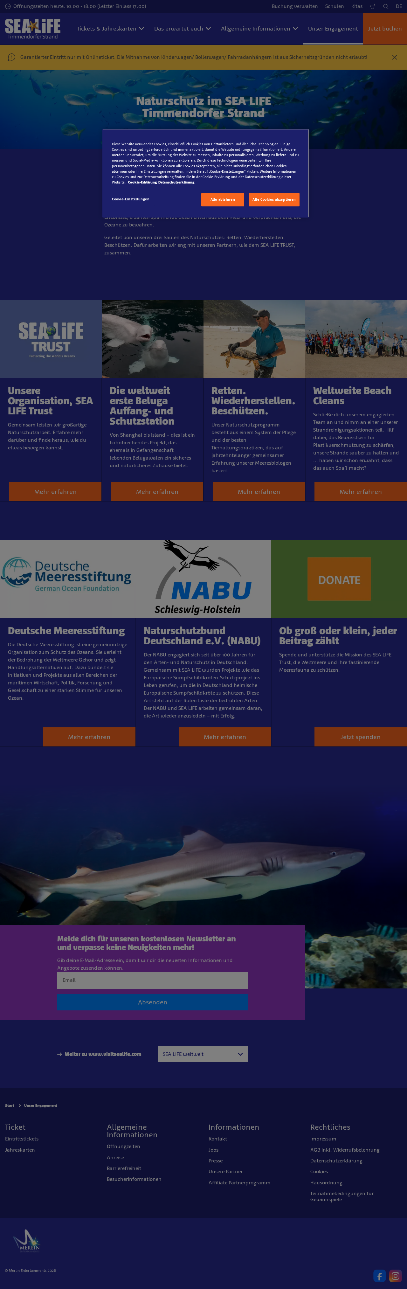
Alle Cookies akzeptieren (274, 199)
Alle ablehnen (222, 199)
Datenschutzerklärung (176, 182)
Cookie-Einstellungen (130, 199)
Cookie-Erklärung (142, 182)
